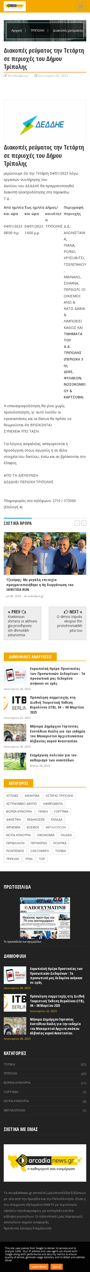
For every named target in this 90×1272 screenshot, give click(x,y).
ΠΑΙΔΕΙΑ (66, 835)
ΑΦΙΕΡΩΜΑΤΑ (53, 804)
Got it (56, 1266)
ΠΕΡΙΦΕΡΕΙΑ (39, 843)
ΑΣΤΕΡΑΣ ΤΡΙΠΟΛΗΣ (60, 796)
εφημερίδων (34, 941)
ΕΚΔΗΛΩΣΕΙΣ (36, 819)
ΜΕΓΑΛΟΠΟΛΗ (56, 827)
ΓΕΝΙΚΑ (43, 811)
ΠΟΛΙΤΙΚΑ (59, 843)
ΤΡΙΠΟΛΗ (38, 30)
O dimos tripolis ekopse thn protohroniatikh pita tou (69, 623)
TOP (42, 859)
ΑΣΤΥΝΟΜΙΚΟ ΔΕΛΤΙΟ (21, 804)
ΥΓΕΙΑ (29, 859)
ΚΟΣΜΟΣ (33, 827)
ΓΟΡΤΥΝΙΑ (61, 811)
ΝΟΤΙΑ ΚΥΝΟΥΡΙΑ (18, 835)
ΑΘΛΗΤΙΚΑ (32, 796)
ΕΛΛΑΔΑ (56, 819)
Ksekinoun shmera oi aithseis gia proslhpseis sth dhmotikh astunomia (22, 625)
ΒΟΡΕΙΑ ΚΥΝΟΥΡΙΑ (19, 811)
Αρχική (17, 30)
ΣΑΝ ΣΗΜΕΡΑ (39, 851)
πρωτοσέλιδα (14, 941)
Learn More (39, 1266)
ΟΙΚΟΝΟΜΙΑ (45, 835)
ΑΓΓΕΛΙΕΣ (12, 796)
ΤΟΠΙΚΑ (60, 851)
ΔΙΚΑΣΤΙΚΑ (13, 819)
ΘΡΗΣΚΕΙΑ (13, 827)
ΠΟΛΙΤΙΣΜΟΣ (15, 851)
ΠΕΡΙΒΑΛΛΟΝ (15, 843)
